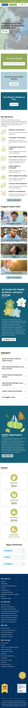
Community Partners (7, 592)
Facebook (8, 551)
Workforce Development (17, 191)
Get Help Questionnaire (8, 630)
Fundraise (4, 662)
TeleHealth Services (7, 634)
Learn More (7, 456)
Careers (3, 588)
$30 (14, 486)
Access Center (5, 628)
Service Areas (5, 604)
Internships (4, 658)
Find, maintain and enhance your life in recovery (13, 368)
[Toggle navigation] (25, 4)
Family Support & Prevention (14, 167)
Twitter (7, 557)
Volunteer (4, 653)
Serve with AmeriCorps (7, 656)
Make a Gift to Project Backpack (14, 63)
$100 (14, 520)
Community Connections (17, 138)
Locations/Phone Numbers (9, 586)
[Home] (5, 5)
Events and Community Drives (9, 647)
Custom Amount (14, 537)
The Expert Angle (6, 598)
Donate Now (14, 483)
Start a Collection (6, 649)
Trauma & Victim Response (18, 183)
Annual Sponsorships (7, 651)
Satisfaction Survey (7, 636)
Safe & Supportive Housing (18, 176)
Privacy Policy (20, 702)
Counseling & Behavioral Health (17, 148)
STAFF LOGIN (13, 4)
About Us (3, 581)
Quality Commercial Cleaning (12, 391)
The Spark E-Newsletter (8, 666)
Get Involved (15, 31)
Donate (3, 645)
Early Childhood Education (17, 157)
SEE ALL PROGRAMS (14, 277)
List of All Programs (6, 632)
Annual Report (5, 590)
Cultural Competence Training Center (10, 595)
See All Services (14, 200)
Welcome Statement (14, 705)
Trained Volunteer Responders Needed (12, 376)
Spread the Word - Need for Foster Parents (11, 360)
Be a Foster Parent (6, 660)
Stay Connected (6, 664)
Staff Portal (23, 705)
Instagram (8, 564)
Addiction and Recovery (17, 130)
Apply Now (14, 104)
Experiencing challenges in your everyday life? (12, 384)
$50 (14, 503)
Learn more (14, 84)
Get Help (5, 31)
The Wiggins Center (8, 397)
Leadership (4, 583)
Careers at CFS (8, 339)
